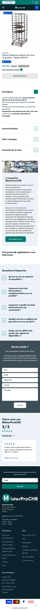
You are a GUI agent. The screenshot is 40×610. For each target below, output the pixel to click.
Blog (3, 565)
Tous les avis (7, 435)
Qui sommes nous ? (28, 535)
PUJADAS (5, 53)
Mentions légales (28, 557)
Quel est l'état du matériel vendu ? (8, 543)
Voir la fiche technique (10, 70)
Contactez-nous (27, 560)
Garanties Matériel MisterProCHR (8, 549)
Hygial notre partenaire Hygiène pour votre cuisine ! (9, 580)
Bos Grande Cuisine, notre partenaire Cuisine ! (9, 589)
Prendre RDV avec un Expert (9, 556)
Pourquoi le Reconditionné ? (7, 536)
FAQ (23, 539)
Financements (26, 543)
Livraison (5, 562)
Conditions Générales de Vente (29, 551)
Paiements (25, 546)
